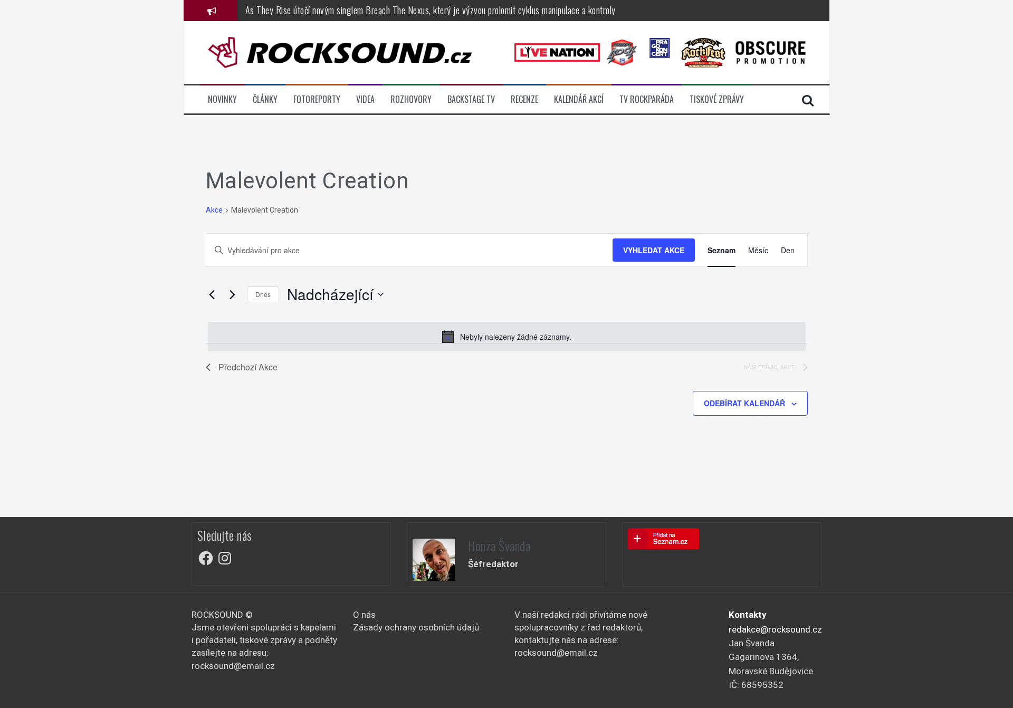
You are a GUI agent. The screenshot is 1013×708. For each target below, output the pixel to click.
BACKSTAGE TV (471, 99)
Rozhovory (411, 99)
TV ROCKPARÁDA (646, 99)
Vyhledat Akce (653, 250)
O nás (364, 614)
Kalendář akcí (579, 99)
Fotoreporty (316, 99)
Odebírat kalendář (744, 403)
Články (265, 99)
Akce (214, 210)
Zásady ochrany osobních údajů (416, 627)
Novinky (222, 99)
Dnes (263, 294)
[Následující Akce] (232, 294)
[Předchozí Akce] (212, 294)
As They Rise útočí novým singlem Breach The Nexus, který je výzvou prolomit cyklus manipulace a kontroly (430, 10)
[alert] (507, 336)
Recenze (524, 99)
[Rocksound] (340, 51)
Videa (365, 99)
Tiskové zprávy (717, 99)
